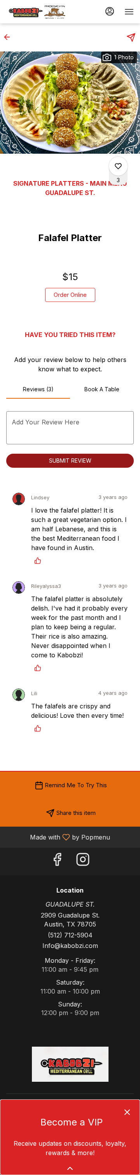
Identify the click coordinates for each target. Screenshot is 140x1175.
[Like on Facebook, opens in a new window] (57, 861)
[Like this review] (39, 561)
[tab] (38, 389)
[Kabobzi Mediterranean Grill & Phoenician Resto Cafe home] (41, 11)
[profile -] (109, 11)
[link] (70, 295)
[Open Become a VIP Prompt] (70, 1168)
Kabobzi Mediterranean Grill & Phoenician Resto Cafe (70, 1064)
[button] (9, 37)
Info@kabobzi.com (70, 946)
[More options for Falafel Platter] (118, 166)
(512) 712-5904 (70, 935)
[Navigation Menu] (129, 11)
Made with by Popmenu (58, 837)
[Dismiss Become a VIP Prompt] (127, 1112)
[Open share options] (131, 37)
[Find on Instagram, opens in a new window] (83, 861)
